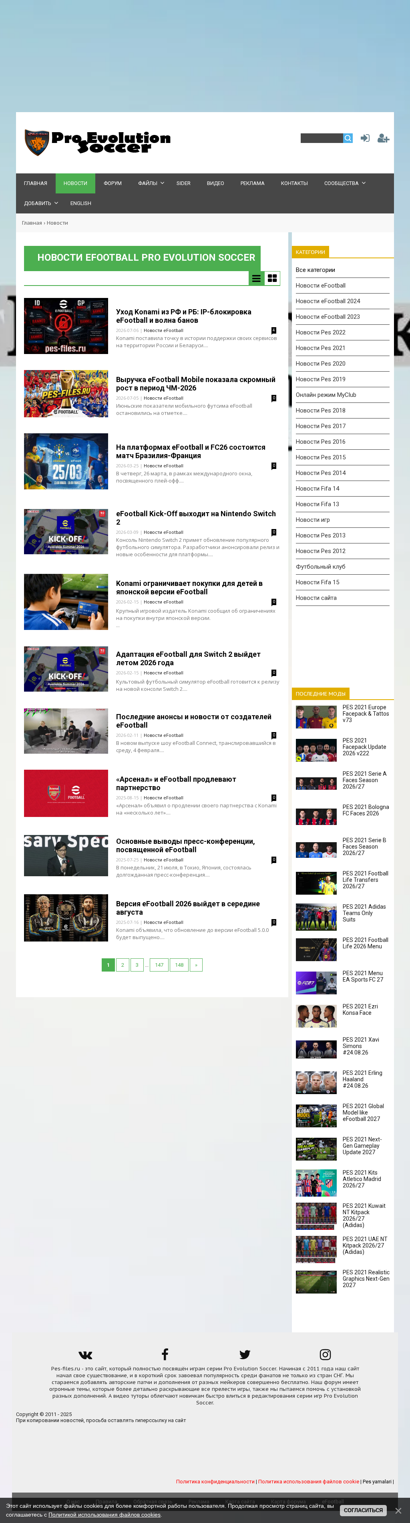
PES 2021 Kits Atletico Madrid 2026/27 (362, 1179)
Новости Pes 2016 (321, 441)
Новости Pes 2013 (321, 535)
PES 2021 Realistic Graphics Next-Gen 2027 (366, 1278)
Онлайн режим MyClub (326, 394)
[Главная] (96, 154)
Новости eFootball (163, 330)
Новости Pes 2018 (321, 410)
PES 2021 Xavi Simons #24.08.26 (361, 1046)
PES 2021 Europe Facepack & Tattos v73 (366, 713)
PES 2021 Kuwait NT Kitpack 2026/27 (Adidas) (364, 1215)
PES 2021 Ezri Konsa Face (360, 1009)
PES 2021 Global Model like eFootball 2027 (363, 1112)
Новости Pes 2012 (321, 551)
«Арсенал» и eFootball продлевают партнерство (176, 783)
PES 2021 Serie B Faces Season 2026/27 (364, 846)
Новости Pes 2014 (321, 473)
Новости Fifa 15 (317, 582)
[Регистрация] (383, 140)
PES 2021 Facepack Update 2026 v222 (364, 746)
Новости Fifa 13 (317, 504)
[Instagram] (325, 1357)
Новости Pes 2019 (321, 379)
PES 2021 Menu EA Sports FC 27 (363, 976)
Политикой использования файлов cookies (104, 1514)
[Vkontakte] (84, 1357)
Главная (32, 222)
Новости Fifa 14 (317, 488)
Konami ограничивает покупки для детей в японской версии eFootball (189, 587)
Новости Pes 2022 (321, 332)
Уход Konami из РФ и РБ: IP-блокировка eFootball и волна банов (183, 316)
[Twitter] (245, 1357)
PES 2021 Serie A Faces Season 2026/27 (365, 780)
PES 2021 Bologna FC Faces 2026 (366, 810)
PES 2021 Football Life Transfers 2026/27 (365, 879)
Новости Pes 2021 (321, 348)
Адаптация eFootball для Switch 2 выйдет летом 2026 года (188, 658)
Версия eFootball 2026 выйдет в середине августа (188, 907)
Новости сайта (316, 598)
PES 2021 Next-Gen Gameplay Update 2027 (362, 1145)
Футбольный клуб (321, 566)
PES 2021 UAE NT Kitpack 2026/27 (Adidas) (365, 1245)
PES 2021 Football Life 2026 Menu (365, 943)
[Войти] (363, 140)
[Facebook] (165, 1357)
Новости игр (313, 519)
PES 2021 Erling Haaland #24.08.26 (362, 1079)
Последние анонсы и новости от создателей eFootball (193, 720)
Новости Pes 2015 (321, 457)
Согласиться (363, 1510)
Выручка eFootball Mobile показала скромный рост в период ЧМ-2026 (195, 383)
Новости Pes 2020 (321, 363)
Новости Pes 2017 (321, 426)
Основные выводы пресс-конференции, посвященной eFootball (185, 845)
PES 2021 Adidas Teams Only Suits (364, 913)
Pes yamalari (377, 1482)
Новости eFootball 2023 (328, 316)
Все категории (315, 270)
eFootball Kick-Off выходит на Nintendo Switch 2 (196, 517)
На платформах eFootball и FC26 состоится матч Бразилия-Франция (190, 451)
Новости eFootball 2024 (328, 301)
